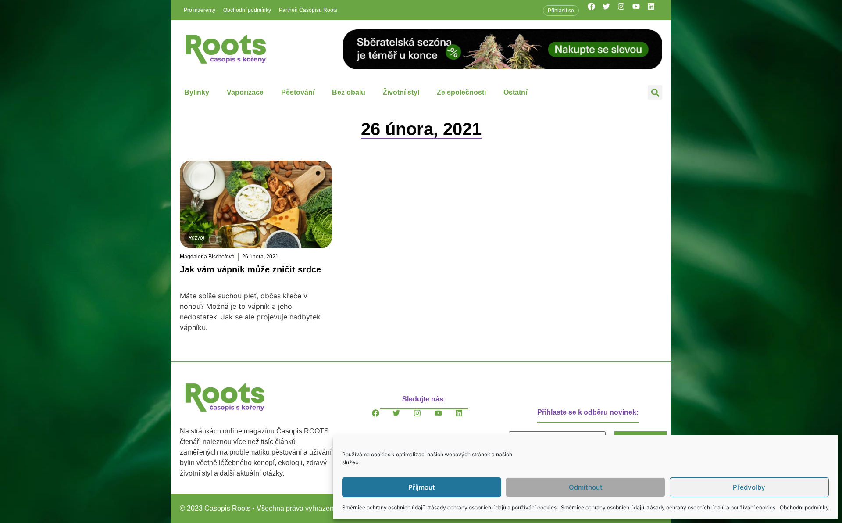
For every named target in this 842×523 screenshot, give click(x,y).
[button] (655, 92)
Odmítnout (586, 487)
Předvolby (749, 487)
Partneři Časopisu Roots (308, 10)
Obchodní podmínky (804, 507)
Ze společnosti (461, 92)
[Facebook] (595, 10)
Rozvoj (196, 238)
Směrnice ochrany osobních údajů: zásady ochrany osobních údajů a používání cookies (449, 507)
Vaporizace (245, 92)
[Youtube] (639, 10)
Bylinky (196, 92)
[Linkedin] (654, 10)
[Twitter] (610, 10)
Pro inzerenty (199, 10)
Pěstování (297, 92)
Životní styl (401, 92)
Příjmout (421, 487)
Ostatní (515, 92)
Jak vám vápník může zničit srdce (250, 269)
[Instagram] (624, 10)
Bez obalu (348, 92)
